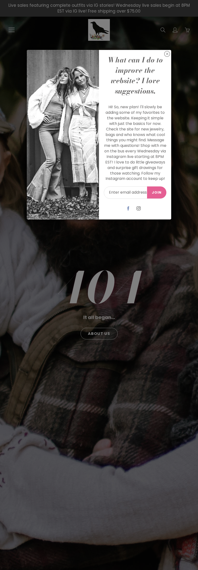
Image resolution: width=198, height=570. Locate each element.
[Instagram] (138, 208)
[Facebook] (128, 208)
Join (157, 192)
